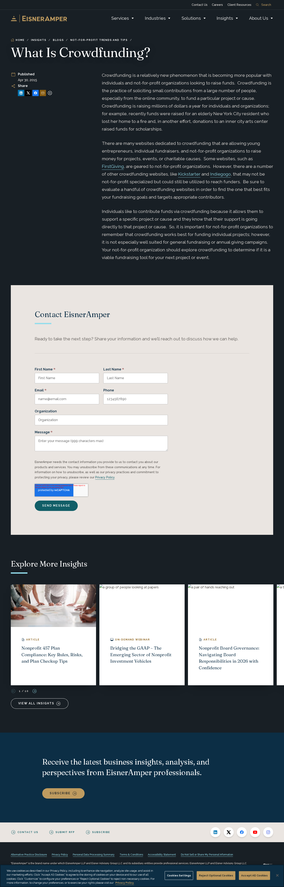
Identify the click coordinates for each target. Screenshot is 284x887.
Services (120, 18)
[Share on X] (28, 93)
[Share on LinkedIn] (21, 93)
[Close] (277, 875)
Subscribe (60, 793)
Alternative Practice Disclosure (29, 854)
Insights (225, 18)
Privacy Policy (105, 477)
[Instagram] (268, 832)
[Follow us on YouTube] (255, 832)
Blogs (58, 40)
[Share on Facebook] (35, 93)
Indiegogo (220, 174)
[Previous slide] (13, 691)
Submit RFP (65, 832)
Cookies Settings (179, 875)
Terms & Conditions (131, 854)
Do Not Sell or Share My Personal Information (207, 854)
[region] (142, 876)
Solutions (191, 18)
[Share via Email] (43, 93)
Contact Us (199, 4)
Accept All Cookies (254, 875)
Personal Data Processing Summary (94, 854)
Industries (155, 18)
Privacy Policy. (124, 882)
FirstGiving (113, 166)
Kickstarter (189, 174)
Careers (217, 4)
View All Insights (36, 703)
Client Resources (239, 4)
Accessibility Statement (162, 854)
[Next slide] (34, 691)
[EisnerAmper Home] (39, 18)
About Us (258, 18)
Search (266, 4)
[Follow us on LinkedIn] (215, 832)
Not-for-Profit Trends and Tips (99, 40)
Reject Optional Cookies (216, 875)
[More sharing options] (50, 93)
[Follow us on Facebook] (242, 832)
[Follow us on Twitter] (229, 832)
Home (20, 40)
